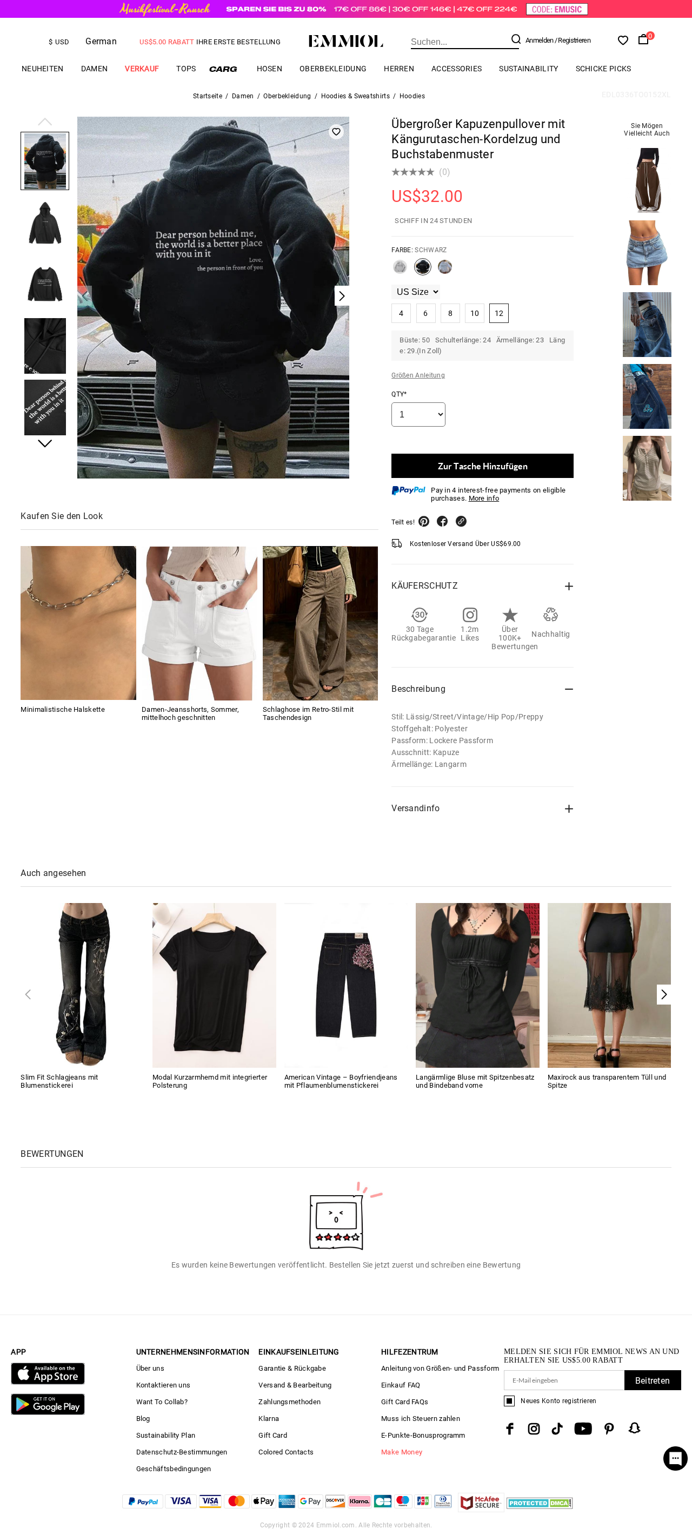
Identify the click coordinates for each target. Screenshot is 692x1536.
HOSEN (270, 68)
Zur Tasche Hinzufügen (483, 466)
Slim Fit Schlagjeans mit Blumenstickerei (59, 1081)
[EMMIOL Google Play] (47, 1413)
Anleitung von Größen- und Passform (440, 1368)
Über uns (150, 1368)
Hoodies (412, 96)
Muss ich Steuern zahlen (420, 1418)
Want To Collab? (162, 1402)
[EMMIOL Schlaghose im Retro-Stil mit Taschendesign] (320, 623)
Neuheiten (43, 68)
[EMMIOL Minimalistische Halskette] (78, 623)
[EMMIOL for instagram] (534, 1429)
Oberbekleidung (333, 68)
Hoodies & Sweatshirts (355, 96)
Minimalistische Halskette (63, 710)
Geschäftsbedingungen (173, 1469)
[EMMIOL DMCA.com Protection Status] (540, 1509)
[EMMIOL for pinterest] (609, 1429)
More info (484, 498)
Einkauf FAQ (400, 1385)
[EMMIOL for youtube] (583, 1429)
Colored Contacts (286, 1452)
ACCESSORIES (456, 68)
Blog (143, 1418)
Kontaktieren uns (163, 1385)
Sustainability (528, 68)
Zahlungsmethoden (289, 1402)
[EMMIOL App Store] (47, 1382)
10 (475, 313)
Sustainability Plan (166, 1435)
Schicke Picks (603, 68)
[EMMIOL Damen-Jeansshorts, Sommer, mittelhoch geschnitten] (199, 623)
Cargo (226, 69)
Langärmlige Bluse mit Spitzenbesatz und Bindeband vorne (475, 1081)
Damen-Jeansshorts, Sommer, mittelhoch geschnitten (190, 714)
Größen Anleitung (418, 375)
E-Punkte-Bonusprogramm (423, 1435)
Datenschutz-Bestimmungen (182, 1452)
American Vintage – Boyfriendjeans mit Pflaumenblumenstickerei (341, 1081)
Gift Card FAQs (404, 1402)
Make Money (401, 1452)
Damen (94, 68)
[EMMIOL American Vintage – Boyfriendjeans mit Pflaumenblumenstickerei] (346, 985)
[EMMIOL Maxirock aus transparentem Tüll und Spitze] (609, 985)
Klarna (268, 1418)
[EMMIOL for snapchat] (635, 1428)
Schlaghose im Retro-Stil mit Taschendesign (308, 714)
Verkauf (142, 68)
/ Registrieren (572, 40)
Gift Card (272, 1435)
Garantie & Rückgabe (292, 1368)
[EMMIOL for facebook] (510, 1429)
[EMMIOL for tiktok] (557, 1429)
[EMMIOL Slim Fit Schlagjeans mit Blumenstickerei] (82, 985)
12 (499, 313)
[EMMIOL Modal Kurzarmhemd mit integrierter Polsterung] (214, 985)
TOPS (186, 68)
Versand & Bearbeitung (294, 1385)
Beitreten (652, 1381)
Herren (399, 68)
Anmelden (539, 40)
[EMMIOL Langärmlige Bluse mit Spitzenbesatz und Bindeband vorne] (478, 985)
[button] (45, 122)
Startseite (207, 96)
